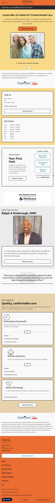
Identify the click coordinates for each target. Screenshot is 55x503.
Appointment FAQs (42, 163)
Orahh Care (29, 495)
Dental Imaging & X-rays (10, 374)
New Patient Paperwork (42, 156)
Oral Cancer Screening (10, 341)
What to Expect (17, 178)
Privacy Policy (5, 495)
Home (4, 461)
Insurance (5, 481)
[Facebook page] (3, 485)
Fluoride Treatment (9, 371)
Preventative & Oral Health (11, 338)
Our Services (6, 465)
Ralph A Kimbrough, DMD (19, 213)
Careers (23, 495)
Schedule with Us (28, 29)
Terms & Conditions (15, 495)
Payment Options (43, 170)
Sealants (6, 335)
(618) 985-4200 (13, 106)
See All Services (27, 405)
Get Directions (27, 111)
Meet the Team (27, 261)
